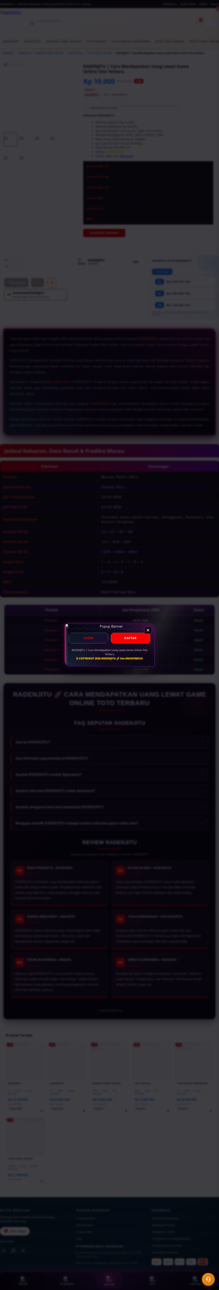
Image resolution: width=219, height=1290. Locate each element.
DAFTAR (130, 638)
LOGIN (88, 638)
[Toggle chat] (208, 1279)
